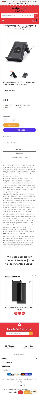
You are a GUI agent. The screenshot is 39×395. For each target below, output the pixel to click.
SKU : (7, 107)
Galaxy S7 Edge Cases (22, 29)
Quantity (6, 116)
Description (19, 149)
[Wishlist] (25, 3)
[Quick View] (23, 313)
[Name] (31, 333)
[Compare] (28, 3)
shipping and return (19, 157)
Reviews (19, 153)
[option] (14, 74)
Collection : (9, 105)
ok (20, 392)
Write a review (10, 90)
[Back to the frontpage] (10, 29)
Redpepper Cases (19, 9)
